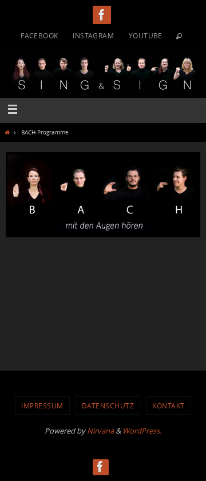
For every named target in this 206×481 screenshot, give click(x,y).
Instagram (93, 35)
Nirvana (100, 431)
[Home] (7, 132)
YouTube (146, 35)
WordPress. (141, 431)
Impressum (42, 405)
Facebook (39, 35)
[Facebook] (102, 15)
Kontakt (168, 405)
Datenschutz (108, 405)
